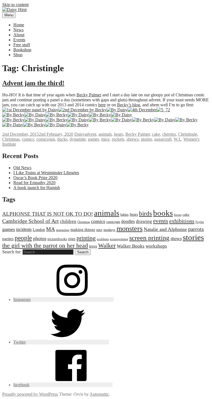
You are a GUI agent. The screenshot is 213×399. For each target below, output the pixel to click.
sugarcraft (162, 139)
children (68, 221)
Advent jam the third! (33, 83)
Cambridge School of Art (30, 221)
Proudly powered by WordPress (30, 394)
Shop (17, 54)
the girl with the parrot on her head (45, 245)
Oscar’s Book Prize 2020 (35, 177)
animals (105, 134)
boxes (177, 214)
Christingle (187, 134)
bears (118, 134)
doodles (128, 221)
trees (93, 246)
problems (103, 239)
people (23, 238)
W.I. (177, 139)
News (18, 29)
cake (156, 134)
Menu (8, 15)
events (160, 221)
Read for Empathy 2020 (34, 182)
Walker (107, 245)
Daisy (79, 134)
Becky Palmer (89, 94)
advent (90, 134)
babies (124, 215)
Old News (22, 167)
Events (19, 39)
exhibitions (181, 221)
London (39, 229)
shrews (132, 139)
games (93, 139)
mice (105, 139)
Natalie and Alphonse (165, 229)
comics (28, 139)
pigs (71, 238)
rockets (118, 139)
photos (39, 238)
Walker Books (130, 246)
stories (146, 139)
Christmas (11, 139)
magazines (62, 229)
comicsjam (45, 139)
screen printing (149, 237)
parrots (196, 229)
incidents (24, 229)
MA (50, 229)
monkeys (109, 230)
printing (86, 238)
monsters (129, 229)
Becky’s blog (128, 104)
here (102, 104)
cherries (169, 134)
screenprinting (119, 239)
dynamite (78, 139)
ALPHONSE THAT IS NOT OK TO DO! (47, 214)
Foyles (200, 221)
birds (145, 213)
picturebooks (57, 239)
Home (18, 24)
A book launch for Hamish (36, 187)
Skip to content (15, 4)
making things (82, 229)
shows (176, 238)
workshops (156, 246)
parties (8, 238)
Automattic (99, 394)
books (163, 212)
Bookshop (22, 49)
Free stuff (21, 44)
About (18, 34)
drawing (144, 221)
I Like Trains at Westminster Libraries (46, 172)
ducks (62, 139)
